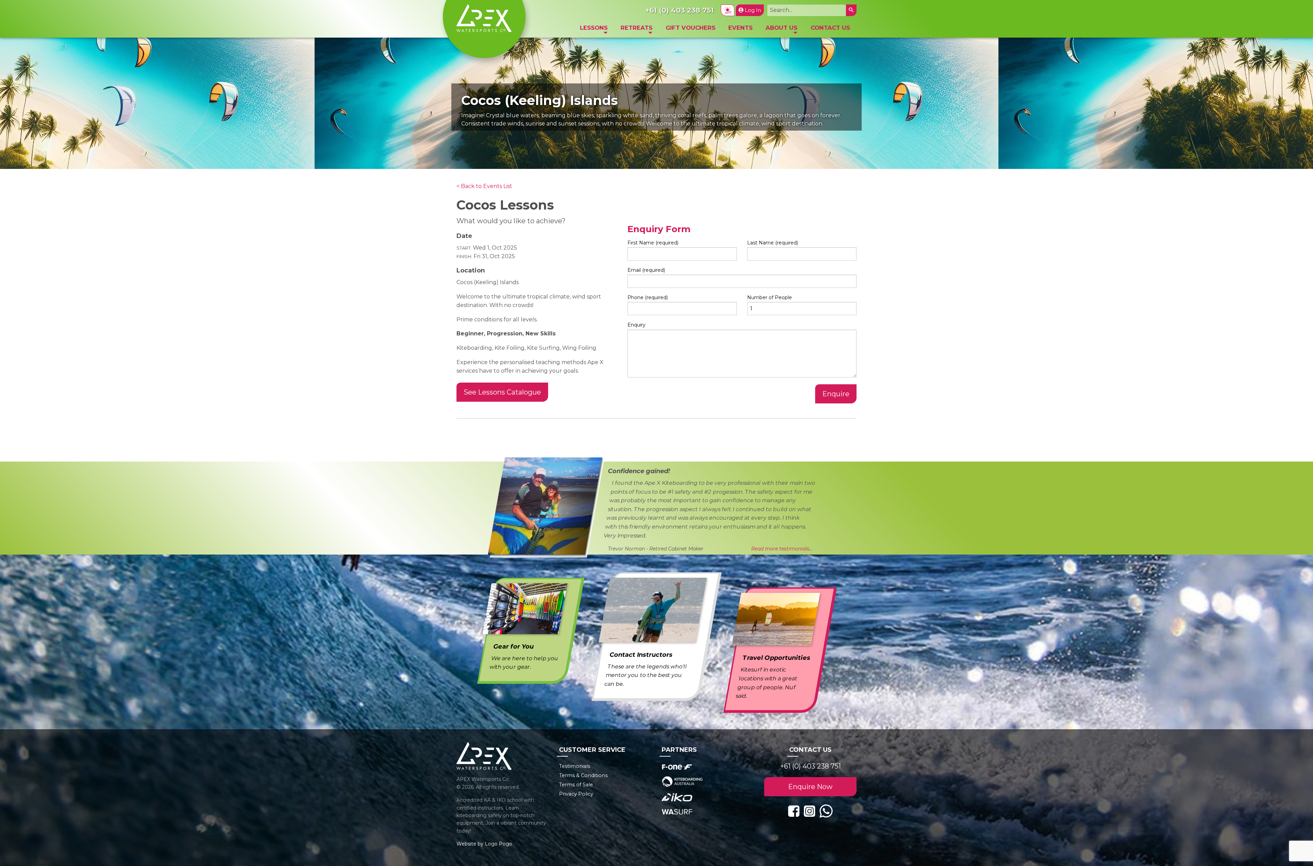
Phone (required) (647, 297)
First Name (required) (652, 243)
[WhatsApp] (826, 811)
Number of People (769, 297)
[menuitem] (593, 30)
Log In (752, 10)
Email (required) (646, 270)
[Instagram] (810, 811)
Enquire (835, 394)
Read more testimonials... (781, 549)
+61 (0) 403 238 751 (810, 766)
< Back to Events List (484, 186)
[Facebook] (794, 811)
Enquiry (636, 325)
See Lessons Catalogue (502, 392)
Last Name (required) (772, 243)
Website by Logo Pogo (484, 844)
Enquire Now (810, 787)
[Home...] (484, 18)
